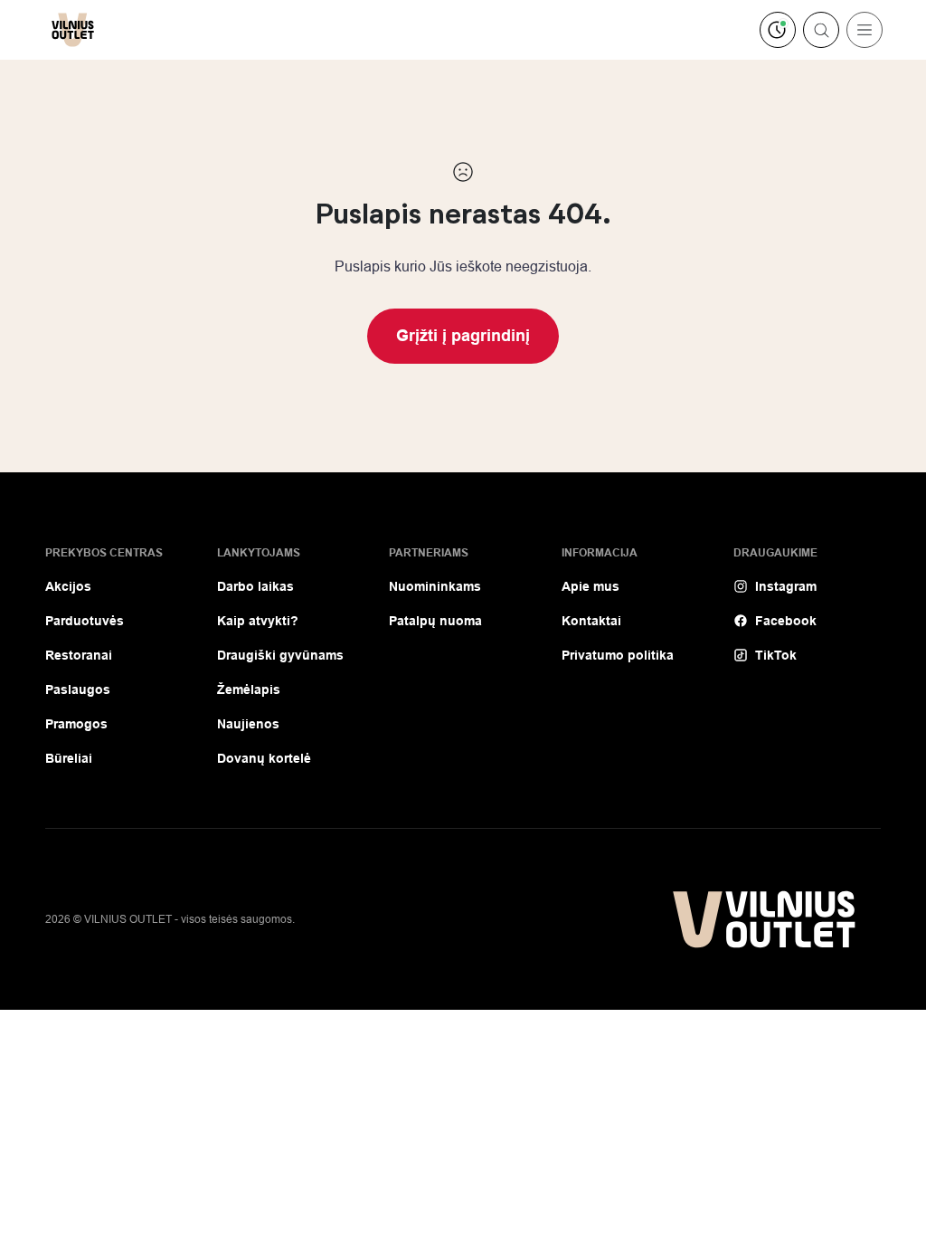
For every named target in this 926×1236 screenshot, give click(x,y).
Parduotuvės (84, 620)
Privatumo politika (618, 655)
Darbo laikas (255, 586)
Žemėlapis (248, 689)
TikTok (776, 655)
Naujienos (248, 724)
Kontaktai (591, 620)
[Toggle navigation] (864, 30)
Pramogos (76, 724)
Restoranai (78, 655)
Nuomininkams (435, 586)
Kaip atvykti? (257, 620)
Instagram (786, 586)
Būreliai (68, 758)
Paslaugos (77, 689)
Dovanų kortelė (264, 758)
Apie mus (590, 586)
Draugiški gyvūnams (280, 655)
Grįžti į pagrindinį (463, 336)
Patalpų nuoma (435, 620)
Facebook (786, 620)
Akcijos (68, 586)
